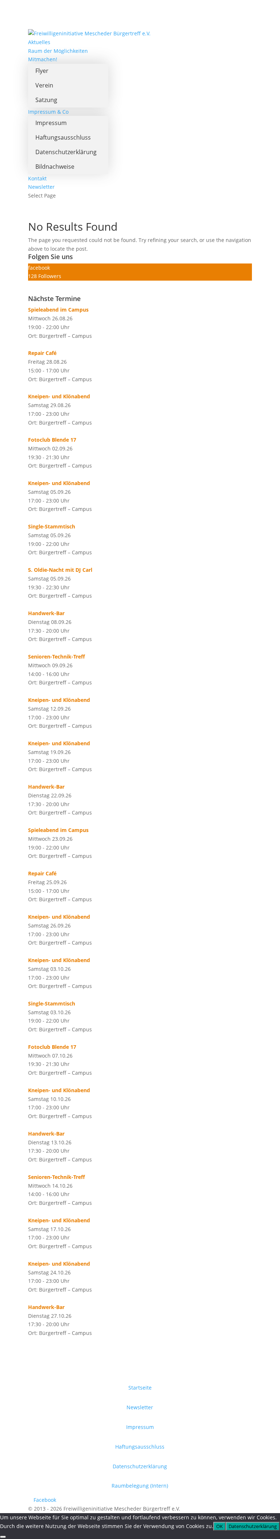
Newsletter (41, 186)
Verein (44, 85)
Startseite (140, 1387)
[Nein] (3, 1537)
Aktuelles (39, 42)
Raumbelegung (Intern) (140, 1485)
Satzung (46, 100)
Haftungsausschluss (63, 137)
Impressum (51, 123)
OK (219, 1526)
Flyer (41, 71)
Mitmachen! (42, 59)
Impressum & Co (48, 111)
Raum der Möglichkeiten (58, 50)
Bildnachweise (54, 167)
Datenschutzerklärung (66, 152)
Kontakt (37, 178)
